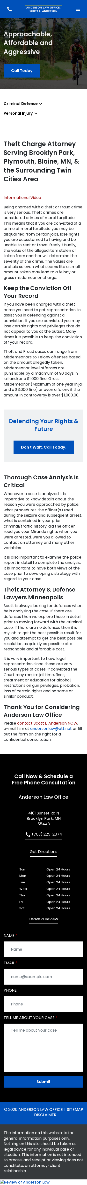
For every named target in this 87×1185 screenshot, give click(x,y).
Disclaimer (45, 1115)
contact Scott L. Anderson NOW (47, 723)
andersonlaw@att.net (51, 728)
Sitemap (75, 1109)
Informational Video (22, 197)
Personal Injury (18, 113)
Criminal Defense (21, 103)
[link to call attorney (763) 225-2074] (9, 9)
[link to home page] (43, 9)
